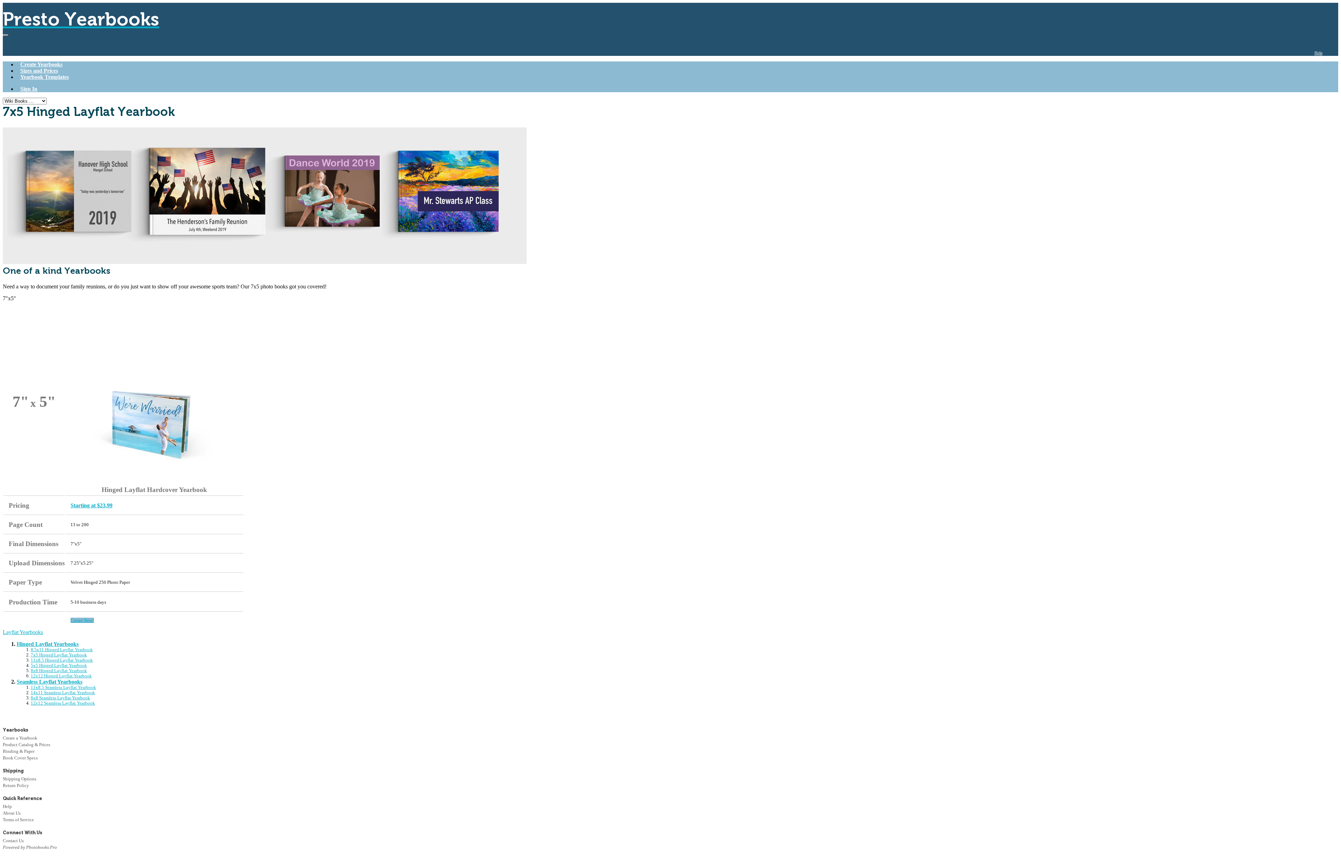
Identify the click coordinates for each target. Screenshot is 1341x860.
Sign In (28, 89)
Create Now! (82, 620)
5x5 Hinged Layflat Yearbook (59, 665)
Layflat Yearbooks (23, 632)
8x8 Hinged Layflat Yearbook (59, 670)
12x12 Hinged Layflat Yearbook (61, 676)
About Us (12, 813)
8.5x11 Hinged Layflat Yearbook (62, 649)
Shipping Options (19, 778)
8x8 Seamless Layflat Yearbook (60, 698)
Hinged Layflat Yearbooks (48, 644)
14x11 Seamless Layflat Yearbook (63, 692)
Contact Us (13, 840)
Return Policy (16, 785)
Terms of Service (18, 819)
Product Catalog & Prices (26, 744)
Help (1318, 53)
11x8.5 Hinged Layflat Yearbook (62, 660)
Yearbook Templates (44, 77)
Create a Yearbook (20, 738)
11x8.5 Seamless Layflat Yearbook (63, 687)
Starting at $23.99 (91, 505)
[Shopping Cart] (1332, 53)
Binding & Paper (19, 751)
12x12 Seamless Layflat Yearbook (63, 703)
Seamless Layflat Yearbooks (49, 682)
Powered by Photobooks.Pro (30, 847)
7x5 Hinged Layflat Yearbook (59, 655)
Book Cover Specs (20, 757)
